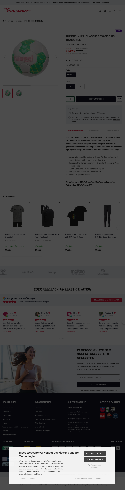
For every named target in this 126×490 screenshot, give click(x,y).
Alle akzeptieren (94, 453)
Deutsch (23, 478)
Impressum (100, 478)
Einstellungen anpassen (95, 466)
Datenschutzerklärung (83, 478)
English (33, 478)
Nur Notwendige (95, 460)
